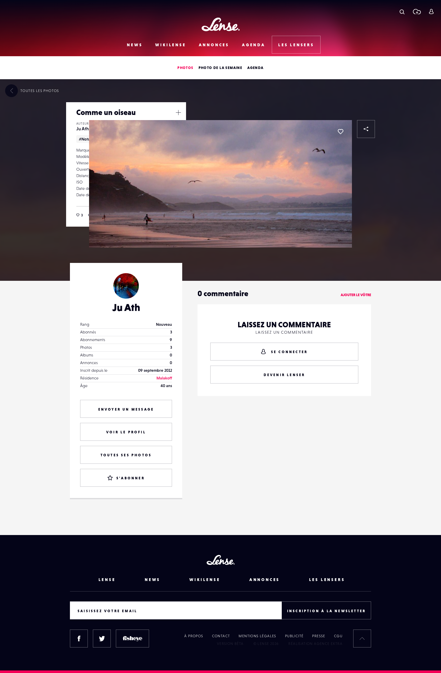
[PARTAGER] (366, 129)
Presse (318, 636)
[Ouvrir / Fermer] (178, 112)
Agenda (253, 44)
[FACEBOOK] (79, 638)
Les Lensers (296, 44)
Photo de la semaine (220, 68)
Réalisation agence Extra (315, 644)
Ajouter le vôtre (356, 295)
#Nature (86, 139)
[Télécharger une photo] (416, 11)
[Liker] (340, 132)
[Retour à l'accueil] (221, 24)
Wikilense (170, 44)
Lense (107, 579)
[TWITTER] (102, 638)
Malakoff (164, 378)
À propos (193, 636)
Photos (185, 68)
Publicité (294, 636)
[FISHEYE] (132, 638)
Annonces (214, 44)
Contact (221, 636)
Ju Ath (82, 128)
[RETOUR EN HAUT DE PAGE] (362, 638)
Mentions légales (257, 636)
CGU (338, 636)
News (134, 44)
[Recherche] (402, 11)
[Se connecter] (431, 11)
